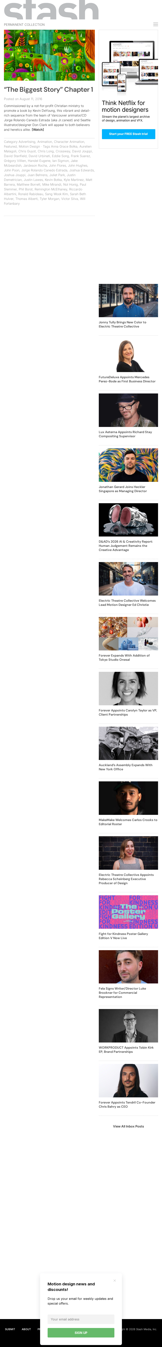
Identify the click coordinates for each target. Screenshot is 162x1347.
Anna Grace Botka (64, 146)
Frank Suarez (80, 156)
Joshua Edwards (81, 170)
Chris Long (46, 151)
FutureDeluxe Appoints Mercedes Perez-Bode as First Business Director (127, 379)
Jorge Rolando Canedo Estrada (44, 170)
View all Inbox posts (128, 1126)
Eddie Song (60, 156)
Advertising (27, 142)
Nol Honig (70, 184)
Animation (44, 142)
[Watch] (38, 130)
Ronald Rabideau (30, 194)
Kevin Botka (53, 180)
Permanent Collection (24, 25)
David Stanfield (15, 156)
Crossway (63, 151)
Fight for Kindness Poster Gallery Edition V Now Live (123, 936)
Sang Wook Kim (56, 194)
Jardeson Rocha (35, 165)
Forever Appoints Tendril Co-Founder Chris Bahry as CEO (127, 1104)
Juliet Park (57, 175)
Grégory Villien (15, 161)
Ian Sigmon (60, 161)
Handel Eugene (39, 161)
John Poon (11, 170)
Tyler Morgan (49, 199)
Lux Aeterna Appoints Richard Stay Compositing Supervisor (125, 434)
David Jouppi (82, 151)
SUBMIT (10, 1329)
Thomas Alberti (26, 199)
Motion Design (29, 146)
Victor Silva (69, 199)
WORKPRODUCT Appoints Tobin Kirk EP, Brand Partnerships (126, 1049)
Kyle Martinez (74, 180)
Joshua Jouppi (14, 175)
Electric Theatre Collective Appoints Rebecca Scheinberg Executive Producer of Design (126, 879)
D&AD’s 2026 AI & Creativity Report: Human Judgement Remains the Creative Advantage (126, 545)
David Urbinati (39, 156)
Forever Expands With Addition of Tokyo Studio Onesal (124, 657)
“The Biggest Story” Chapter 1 (48, 89)
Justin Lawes (33, 180)
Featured (10, 146)
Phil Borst (26, 189)
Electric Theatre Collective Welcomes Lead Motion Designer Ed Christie (127, 603)
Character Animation (69, 142)
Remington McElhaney (51, 189)
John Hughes (77, 165)
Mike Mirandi (51, 184)
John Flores (57, 165)
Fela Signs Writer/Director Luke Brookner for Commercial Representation (122, 992)
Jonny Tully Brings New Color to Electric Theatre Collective (122, 324)
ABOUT (26, 1329)
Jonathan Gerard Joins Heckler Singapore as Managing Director (123, 489)
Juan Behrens (37, 175)
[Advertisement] (49, 247)
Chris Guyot (27, 151)
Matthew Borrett (28, 184)
